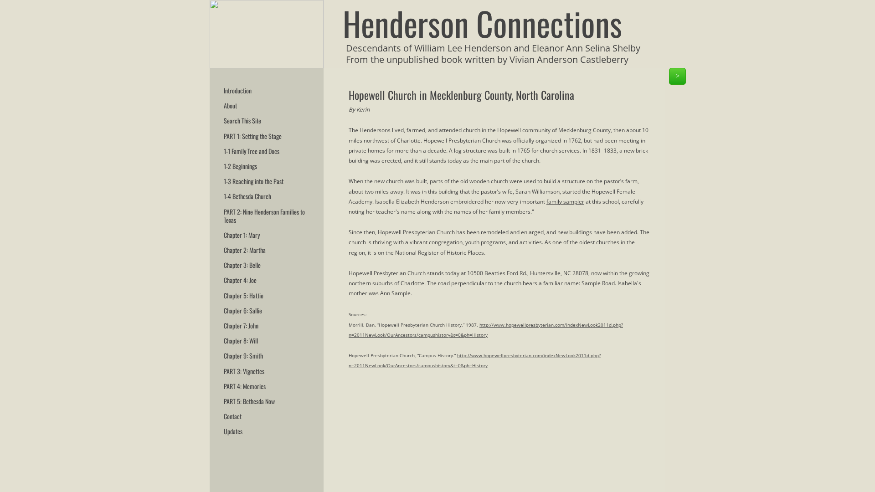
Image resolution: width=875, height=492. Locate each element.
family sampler (565, 201)
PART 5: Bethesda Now (249, 401)
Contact (233, 416)
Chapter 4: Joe (240, 280)
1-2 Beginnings (240, 166)
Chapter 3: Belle (242, 265)
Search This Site (242, 120)
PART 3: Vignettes (244, 371)
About (230, 105)
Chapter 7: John (241, 325)
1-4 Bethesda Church (247, 196)
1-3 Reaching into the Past (253, 181)
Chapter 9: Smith (243, 355)
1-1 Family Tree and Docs (251, 151)
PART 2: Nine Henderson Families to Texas (264, 216)
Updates (233, 431)
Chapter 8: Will (241, 340)
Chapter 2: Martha (245, 250)
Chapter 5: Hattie (243, 295)
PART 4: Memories (245, 386)
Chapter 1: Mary (242, 235)
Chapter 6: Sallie (243, 310)
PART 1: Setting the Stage (253, 136)
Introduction (238, 90)
